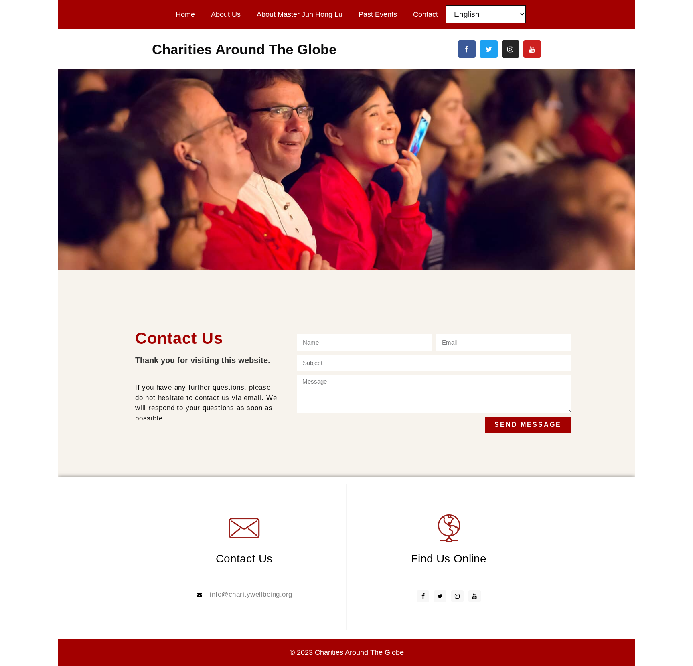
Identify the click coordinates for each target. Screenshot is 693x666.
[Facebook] (467, 49)
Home (185, 14)
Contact (425, 14)
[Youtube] (532, 49)
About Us (226, 14)
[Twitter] (488, 49)
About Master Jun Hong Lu (299, 14)
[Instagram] (510, 49)
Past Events (378, 14)
